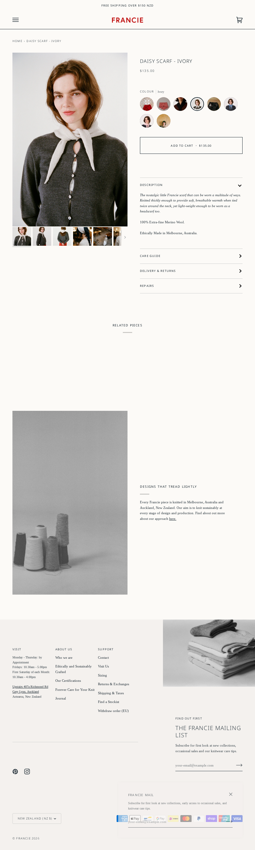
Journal (60, 698)
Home (17, 41)
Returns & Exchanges (113, 684)
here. (172, 518)
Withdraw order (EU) (113, 711)
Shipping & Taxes (111, 693)
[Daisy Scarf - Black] (182, 105)
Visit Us (103, 666)
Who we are (63, 657)
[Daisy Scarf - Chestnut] (215, 105)
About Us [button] (63, 649)
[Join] (234, 765)
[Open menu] (21, 20)
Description (151, 185)
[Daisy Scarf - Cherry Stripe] (165, 105)
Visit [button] (16, 649)
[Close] (233, 791)
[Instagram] (27, 771)
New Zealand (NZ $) (35, 818)
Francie (23, 838)
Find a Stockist (108, 702)
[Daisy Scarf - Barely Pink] (148, 122)
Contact (103, 657)
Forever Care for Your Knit (75, 689)
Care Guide (150, 256)
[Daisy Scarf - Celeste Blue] (232, 105)
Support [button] (106, 649)
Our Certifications (68, 680)
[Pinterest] (15, 771)
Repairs (147, 286)
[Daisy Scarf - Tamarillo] (148, 105)
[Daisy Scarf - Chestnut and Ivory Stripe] (163, 122)
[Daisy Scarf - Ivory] (198, 105)
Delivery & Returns (158, 271)
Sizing (102, 675)
